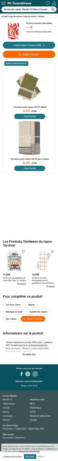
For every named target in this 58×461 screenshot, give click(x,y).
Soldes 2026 (21, 429)
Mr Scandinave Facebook (22, 374)
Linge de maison (15, 16)
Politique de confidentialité (29, 451)
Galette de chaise (38, 312)
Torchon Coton (13, 304)
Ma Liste (48, 3)
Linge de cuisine (30, 16)
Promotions (8, 429)
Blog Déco (20, 438)
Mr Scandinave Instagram (35, 374)
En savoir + (21, 284)
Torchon (41, 16)
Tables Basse (9, 404)
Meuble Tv (7, 400)
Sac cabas (11, 319)
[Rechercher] (53, 9)
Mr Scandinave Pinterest (27, 374)
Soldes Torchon (30, 54)
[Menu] (3, 3)
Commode (7, 416)
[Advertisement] (29, 206)
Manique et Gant (14, 312)
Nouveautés (8, 438)
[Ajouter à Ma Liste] (23, 251)
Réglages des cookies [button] (13, 456)
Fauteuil (6, 420)
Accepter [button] (30, 456)
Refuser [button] (41, 456)
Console (6, 408)
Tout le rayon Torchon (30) (27, 45)
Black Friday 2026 (36, 429)
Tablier (31, 304)
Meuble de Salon (37, 400)
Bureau (6, 412)
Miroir (32, 404)
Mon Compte (54, 3)
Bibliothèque (35, 408)
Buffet (33, 412)
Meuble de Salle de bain (40, 416)
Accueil (4, 16)
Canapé (33, 420)
